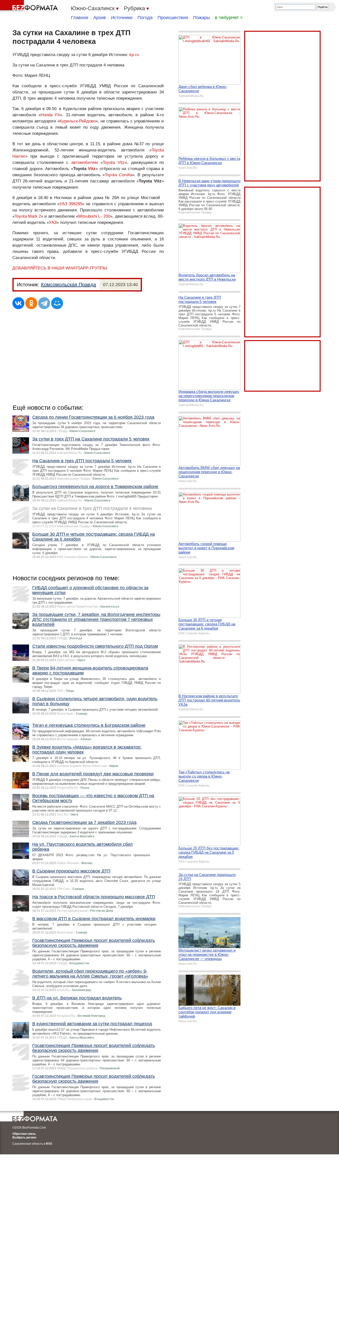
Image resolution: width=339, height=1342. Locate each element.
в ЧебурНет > (229, 17)
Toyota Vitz (114, 162)
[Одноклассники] (31, 303)
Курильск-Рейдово (78, 121)
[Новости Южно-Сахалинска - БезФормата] (30, 6)
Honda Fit (50, 115)
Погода (145, 17)
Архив (99, 17)
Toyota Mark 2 (28, 216)
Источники (122, 17)
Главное (79, 17)
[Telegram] (44, 303)
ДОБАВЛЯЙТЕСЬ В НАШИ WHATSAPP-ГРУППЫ (59, 268)
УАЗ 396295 (71, 204)
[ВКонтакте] (18, 303)
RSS (49, 1143)
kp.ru (134, 54)
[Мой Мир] (57, 303)
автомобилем (84, 162)
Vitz (92, 168)
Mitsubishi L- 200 (94, 216)
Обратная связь (24, 1134)
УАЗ (53, 222)
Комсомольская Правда (68, 284)
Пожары (201, 17)
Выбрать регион (24, 1137)
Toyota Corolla (118, 175)
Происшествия (173, 17)
